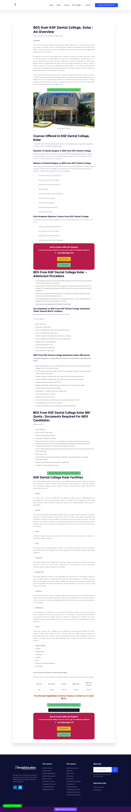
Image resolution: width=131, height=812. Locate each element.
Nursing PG (70, 779)
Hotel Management (48, 787)
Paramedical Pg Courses (74, 781)
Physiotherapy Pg (72, 787)
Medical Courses (47, 768)
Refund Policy (97, 790)
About (59, 5)
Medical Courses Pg (72, 768)
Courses (66, 5)
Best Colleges (76, 5)
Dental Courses (47, 771)
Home (51, 5)
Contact (88, 5)
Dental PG (70, 771)
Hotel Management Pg (73, 795)
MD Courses (70, 773)
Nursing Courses (47, 779)
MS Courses (70, 776)
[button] (65, 809)
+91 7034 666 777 (65, 253)
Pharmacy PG (71, 784)
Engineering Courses (48, 789)
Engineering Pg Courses (73, 792)
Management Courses (49, 784)
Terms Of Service (98, 787)
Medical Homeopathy (49, 773)
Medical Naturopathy (49, 776)
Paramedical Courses (49, 781)
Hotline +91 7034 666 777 (106, 5)
